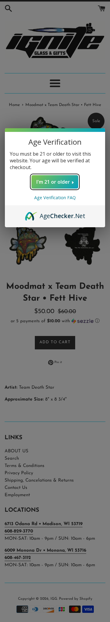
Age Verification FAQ (55, 197)
